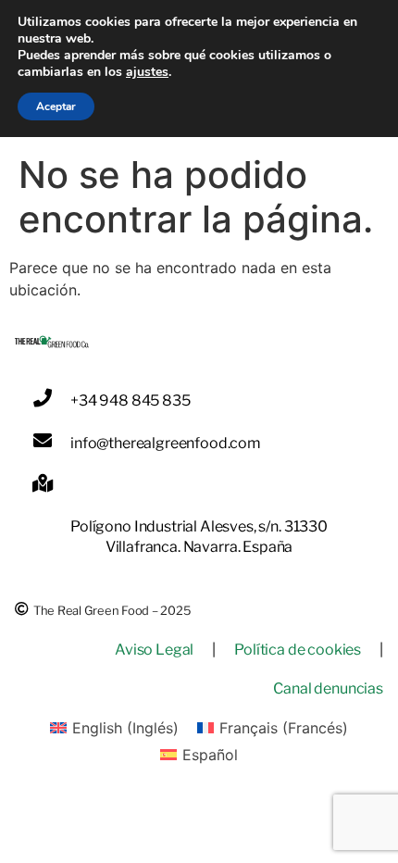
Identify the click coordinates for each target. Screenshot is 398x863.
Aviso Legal (154, 649)
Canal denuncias (328, 688)
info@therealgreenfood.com (165, 443)
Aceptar (56, 106)
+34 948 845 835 (130, 400)
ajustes (147, 72)
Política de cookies (297, 649)
